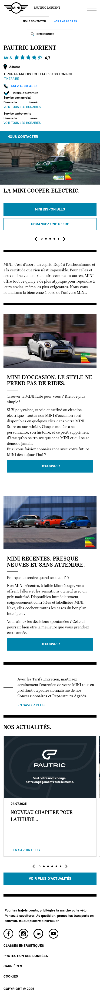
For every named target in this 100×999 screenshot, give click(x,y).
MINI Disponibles (50, 209)
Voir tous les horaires (22, 107)
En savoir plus (30, 705)
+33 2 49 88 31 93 (65, 21)
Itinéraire (11, 79)
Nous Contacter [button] (22, 137)
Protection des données (25, 956)
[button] (42, 238)
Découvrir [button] (50, 466)
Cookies (10, 976)
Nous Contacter (34, 21)
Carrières (12, 966)
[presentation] (35, 239)
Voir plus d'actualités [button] (50, 879)
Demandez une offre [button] (50, 224)
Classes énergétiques (23, 946)
